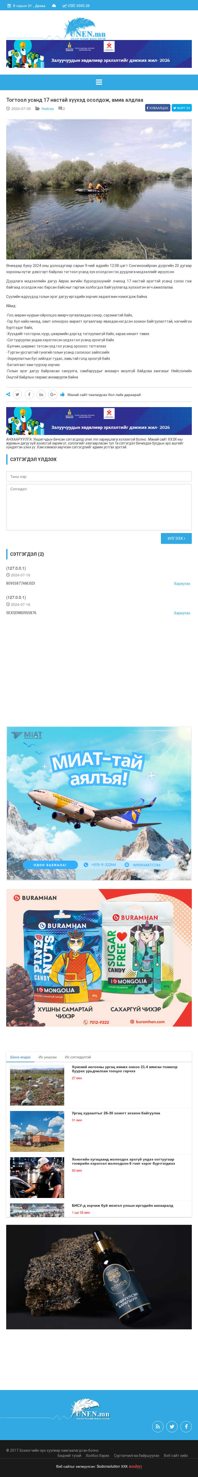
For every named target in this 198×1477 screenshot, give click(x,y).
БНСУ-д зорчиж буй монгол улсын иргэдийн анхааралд (122, 1205)
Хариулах (182, 584)
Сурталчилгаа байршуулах (136, 1456)
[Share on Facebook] (29, 394)
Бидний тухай (69, 1456)
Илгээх (176, 538)
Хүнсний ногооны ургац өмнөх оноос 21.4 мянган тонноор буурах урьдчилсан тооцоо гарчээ (125, 1069)
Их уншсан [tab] (48, 1056)
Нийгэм (48, 108)
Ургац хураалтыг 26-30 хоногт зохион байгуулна (116, 1113)
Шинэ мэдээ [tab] (20, 1056)
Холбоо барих (97, 1456)
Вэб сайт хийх (176, 1456)
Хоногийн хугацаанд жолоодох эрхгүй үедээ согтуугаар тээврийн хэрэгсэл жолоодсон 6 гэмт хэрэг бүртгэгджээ (123, 1161)
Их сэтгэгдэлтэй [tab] (78, 1056)
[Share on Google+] (52, 394)
